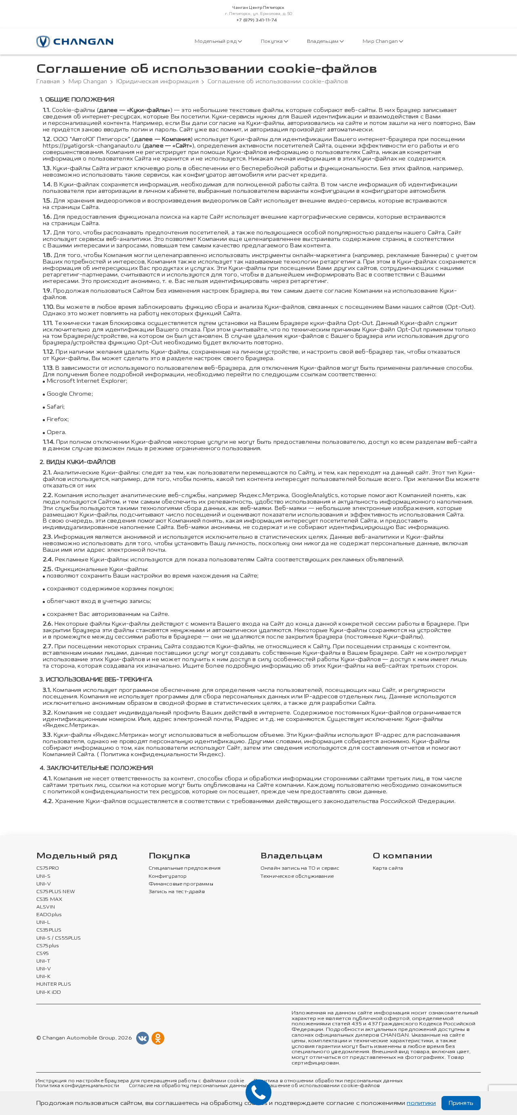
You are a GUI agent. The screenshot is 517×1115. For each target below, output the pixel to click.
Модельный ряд (216, 41)
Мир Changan (381, 41)
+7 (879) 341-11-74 (256, 20)
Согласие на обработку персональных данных (189, 1085)
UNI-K (43, 976)
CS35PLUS (48, 930)
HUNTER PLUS (53, 984)
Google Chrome (69, 394)
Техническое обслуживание (297, 876)
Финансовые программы (181, 884)
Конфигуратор (168, 876)
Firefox (57, 419)
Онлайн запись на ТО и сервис (300, 868)
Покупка (272, 41)
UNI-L (43, 922)
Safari (55, 407)
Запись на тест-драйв (177, 891)
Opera (56, 432)
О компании (403, 856)
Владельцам (323, 41)
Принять (461, 1103)
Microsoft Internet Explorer (86, 381)
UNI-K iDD (48, 992)
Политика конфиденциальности (77, 1085)
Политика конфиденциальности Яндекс (161, 754)
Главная (48, 81)
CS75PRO (47, 868)
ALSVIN (45, 907)
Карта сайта (388, 868)
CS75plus (47, 946)
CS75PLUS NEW (55, 891)
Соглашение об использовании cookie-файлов (319, 1085)
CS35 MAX (49, 899)
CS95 (42, 953)
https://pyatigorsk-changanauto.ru (92, 146)
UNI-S (43, 876)
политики (421, 1103)
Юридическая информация (157, 81)
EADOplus (48, 915)
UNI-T (43, 961)
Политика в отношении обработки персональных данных (328, 1081)
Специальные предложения (185, 868)
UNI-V (43, 884)
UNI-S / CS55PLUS (58, 938)
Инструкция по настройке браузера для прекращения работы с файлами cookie (140, 1081)
